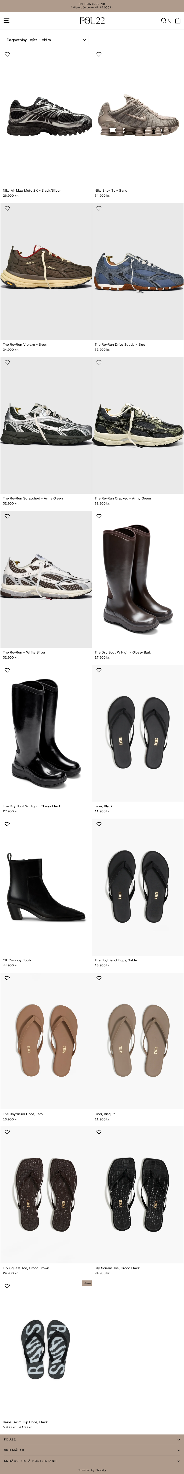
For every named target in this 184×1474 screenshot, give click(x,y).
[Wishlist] (171, 20)
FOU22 (10, 1439)
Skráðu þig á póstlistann (30, 1461)
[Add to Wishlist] (8, 54)
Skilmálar (14, 1450)
